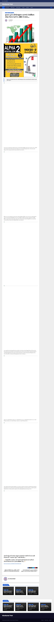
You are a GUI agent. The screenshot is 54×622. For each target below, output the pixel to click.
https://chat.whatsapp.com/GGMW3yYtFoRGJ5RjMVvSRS (12, 563)
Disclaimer (50, 620)
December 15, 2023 (20, 608)
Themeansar (16, 620)
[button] (49, 7)
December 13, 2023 (45, 608)
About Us (42, 620)
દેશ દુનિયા (27, 7)
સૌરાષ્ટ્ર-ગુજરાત (18, 7)
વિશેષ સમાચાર (12, 7)
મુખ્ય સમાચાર (7, 7)
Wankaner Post (7, 4)
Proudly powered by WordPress (6, 620)
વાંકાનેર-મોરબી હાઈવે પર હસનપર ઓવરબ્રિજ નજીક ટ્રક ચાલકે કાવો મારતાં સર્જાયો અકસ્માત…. (29, 571)
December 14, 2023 (32, 608)
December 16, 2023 (7, 608)
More (32, 7)
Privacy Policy (46, 620)
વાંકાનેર (7, 604)
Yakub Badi (12, 578)
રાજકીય (23, 7)
